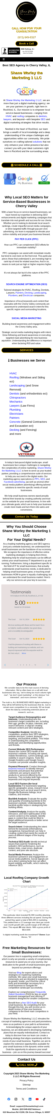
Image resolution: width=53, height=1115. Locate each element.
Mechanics (16, 401)
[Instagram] (15, 1099)
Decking (29, 293)
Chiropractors (18, 397)
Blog (19, 973)
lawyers (7, 119)
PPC (37, 479)
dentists (43, 116)
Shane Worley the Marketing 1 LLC (24, 100)
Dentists (14, 393)
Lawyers (15, 405)
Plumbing (15, 409)
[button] (4, 59)
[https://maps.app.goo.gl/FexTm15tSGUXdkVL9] (26, 91)
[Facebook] (8, 1099)
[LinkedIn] (30, 1099)
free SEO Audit (29, 1003)
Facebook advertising (14, 482)
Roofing (14, 377)
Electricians (16, 413)
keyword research (17, 769)
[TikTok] (44, 1099)
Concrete (15, 421)
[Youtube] (37, 1099)
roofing (20, 116)
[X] (22, 1099)
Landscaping (40, 293)
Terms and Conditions (26, 1089)
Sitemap (27, 1085)
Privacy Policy (26, 1080)
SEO (43, 119)
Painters (19, 293)
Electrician (28, 295)
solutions (37, 141)
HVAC (9, 116)
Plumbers (13, 295)
